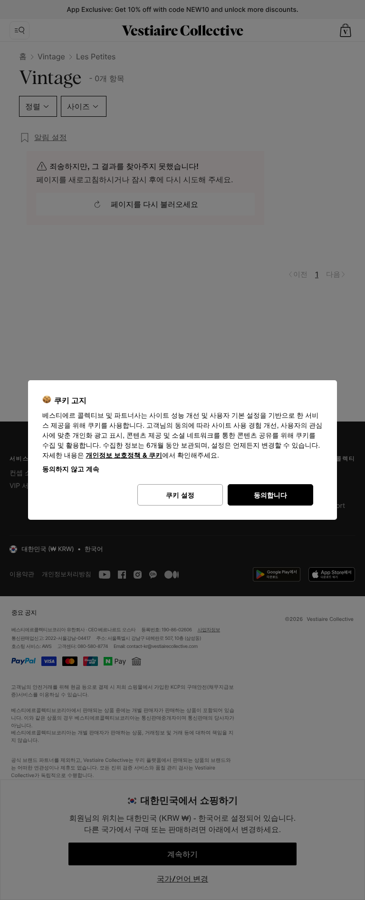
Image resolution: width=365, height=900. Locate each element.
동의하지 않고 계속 (70, 469)
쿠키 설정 (180, 495)
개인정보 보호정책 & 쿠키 (124, 455)
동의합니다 (270, 495)
